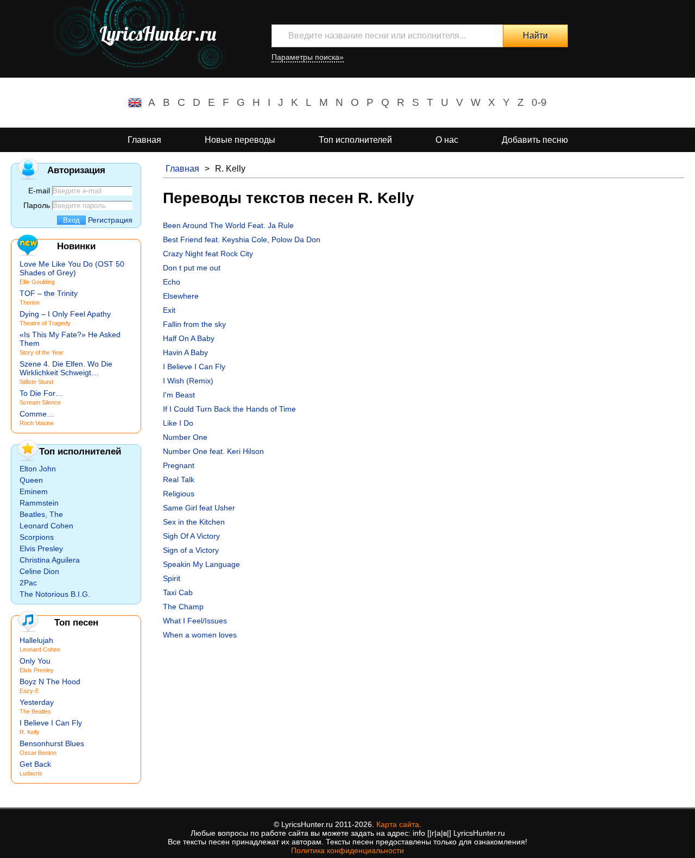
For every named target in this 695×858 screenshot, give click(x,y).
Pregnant (178, 465)
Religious (178, 493)
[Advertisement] (423, 721)
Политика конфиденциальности (347, 850)
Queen (31, 480)
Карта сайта (397, 824)
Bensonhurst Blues (52, 743)
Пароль (36, 205)
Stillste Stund (36, 381)
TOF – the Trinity (49, 293)
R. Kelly (30, 732)
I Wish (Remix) (188, 380)
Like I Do (178, 423)
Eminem (34, 491)
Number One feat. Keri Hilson (213, 451)
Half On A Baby (188, 338)
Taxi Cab (178, 592)
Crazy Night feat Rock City (208, 253)
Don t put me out (191, 267)
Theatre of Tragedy (45, 323)
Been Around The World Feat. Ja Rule (228, 225)
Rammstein (39, 503)
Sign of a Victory (191, 550)
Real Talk (178, 479)
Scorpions (37, 537)
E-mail (39, 190)
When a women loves (200, 634)
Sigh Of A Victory (191, 536)
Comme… (37, 413)
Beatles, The (41, 514)
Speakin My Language (201, 564)
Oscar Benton (38, 752)
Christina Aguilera (50, 560)
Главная (144, 139)
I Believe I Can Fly (194, 366)
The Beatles (35, 711)
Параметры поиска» (307, 57)
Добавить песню (535, 139)
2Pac (28, 582)
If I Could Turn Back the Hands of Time (229, 409)
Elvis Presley (41, 548)
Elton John (38, 468)
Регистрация (110, 220)
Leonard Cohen (46, 525)
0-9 (539, 102)
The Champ (183, 606)
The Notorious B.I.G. (55, 594)
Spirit (171, 578)
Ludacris (31, 773)
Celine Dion (39, 571)
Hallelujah (36, 640)
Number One (185, 437)
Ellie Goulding (37, 282)
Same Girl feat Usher (199, 507)
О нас (446, 139)
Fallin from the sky (194, 324)
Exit (169, 310)
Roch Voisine (37, 423)
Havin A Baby (185, 352)
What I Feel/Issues (195, 620)
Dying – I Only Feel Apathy (65, 314)
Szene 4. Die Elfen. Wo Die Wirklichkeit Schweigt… (66, 368)
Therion (30, 302)
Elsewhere (181, 296)
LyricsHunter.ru (157, 34)
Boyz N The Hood (50, 681)
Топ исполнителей (355, 139)
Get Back (35, 764)
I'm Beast (179, 394)
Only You (35, 661)
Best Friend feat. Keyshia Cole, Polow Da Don (241, 239)
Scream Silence (40, 402)
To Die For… (41, 393)
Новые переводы (240, 139)
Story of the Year (42, 352)
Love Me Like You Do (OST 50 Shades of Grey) (72, 268)
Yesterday (37, 702)
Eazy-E (29, 690)
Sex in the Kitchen (194, 522)
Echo (171, 281)
